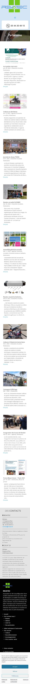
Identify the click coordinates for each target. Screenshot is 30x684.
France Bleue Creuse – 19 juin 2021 (14, 478)
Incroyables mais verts (10, 66)
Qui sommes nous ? (9, 616)
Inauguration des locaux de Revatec (14, 433)
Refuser (15, 671)
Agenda (13, 113)
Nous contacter (8, 648)
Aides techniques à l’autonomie (13, 628)
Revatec (7, 618)
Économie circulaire (17, 68)
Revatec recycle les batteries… (12, 297)
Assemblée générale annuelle (12, 250)
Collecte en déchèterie (10, 112)
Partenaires (6, 70)
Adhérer (7, 620)
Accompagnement (10, 637)
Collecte (7, 633)
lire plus (5, 86)
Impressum (25, 679)
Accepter (15, 667)
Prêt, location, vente (11, 639)
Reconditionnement (11, 635)
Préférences (15, 676)
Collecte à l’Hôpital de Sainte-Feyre (14, 342)
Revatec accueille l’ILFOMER (11, 202)
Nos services (7, 630)
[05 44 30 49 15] (15, 28)
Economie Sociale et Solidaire (17, 253)
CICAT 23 (7, 623)
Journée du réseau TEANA (11, 157)
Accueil (6, 614)
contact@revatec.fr (7, 526)
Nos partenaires (9, 625)
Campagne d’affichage (10, 389)
